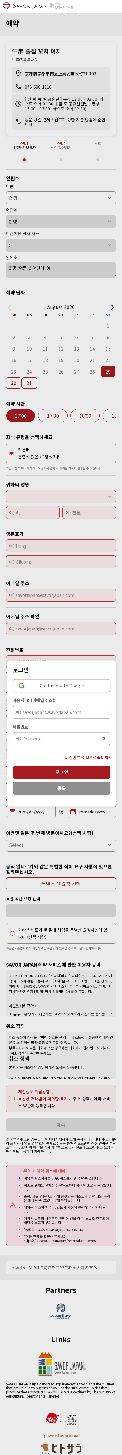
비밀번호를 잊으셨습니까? (87, 758)
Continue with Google (62, 686)
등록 (61, 788)
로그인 (61, 772)
